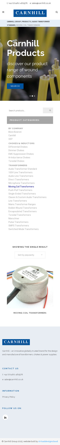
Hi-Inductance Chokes (19, 157)
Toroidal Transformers (19, 215)
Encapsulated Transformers (22, 211)
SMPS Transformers (18, 225)
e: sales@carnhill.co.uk (40, 3)
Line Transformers (17, 201)
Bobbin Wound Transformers (22, 208)
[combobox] (30, 255)
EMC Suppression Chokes (21, 154)
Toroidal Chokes (16, 161)
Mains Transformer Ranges (22, 204)
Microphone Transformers (21, 183)
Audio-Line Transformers (20, 176)
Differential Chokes (18, 147)
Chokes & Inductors (21, 143)
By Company (15, 128)
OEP (10, 139)
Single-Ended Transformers (22, 193)
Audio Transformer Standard (22, 169)
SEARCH (15, 86)
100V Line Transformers (20, 172)
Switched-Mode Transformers (23, 229)
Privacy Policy (8, 397)
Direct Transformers (18, 179)
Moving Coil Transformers (21, 186)
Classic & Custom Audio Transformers (27, 197)
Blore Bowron (15, 132)
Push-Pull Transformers (20, 190)
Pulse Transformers (18, 222)
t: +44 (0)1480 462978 (17, 3)
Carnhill (12, 135)
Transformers (17, 165)
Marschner (13, 218)
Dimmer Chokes (16, 150)
